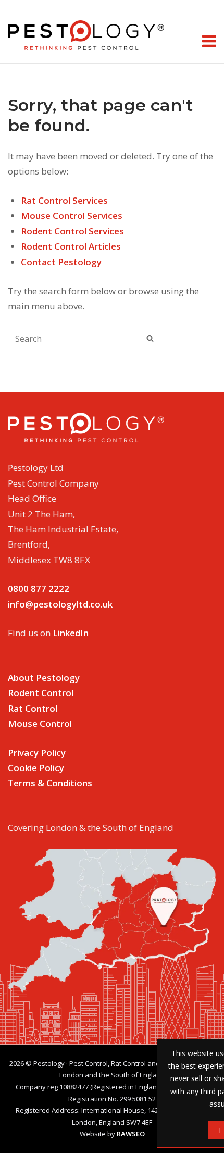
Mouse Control (40, 723)
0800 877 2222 (38, 588)
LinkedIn (71, 633)
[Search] (150, 338)
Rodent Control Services (72, 231)
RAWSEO (131, 1133)
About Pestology (44, 678)
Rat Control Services (64, 200)
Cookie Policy (36, 768)
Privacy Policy (37, 753)
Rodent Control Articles (71, 246)
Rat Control (32, 708)
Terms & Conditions (50, 783)
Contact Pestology (61, 262)
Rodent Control (40, 693)
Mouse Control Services (71, 215)
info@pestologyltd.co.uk (60, 604)
